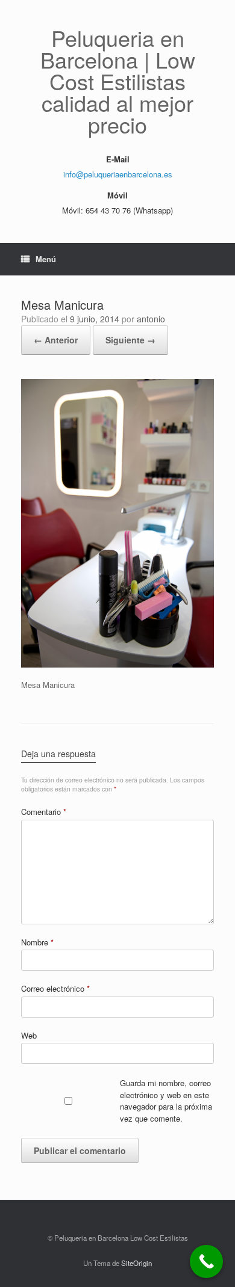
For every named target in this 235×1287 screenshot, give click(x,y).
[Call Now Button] (206, 1261)
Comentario (43, 811)
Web (29, 1035)
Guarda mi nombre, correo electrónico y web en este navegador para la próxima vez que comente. (166, 1100)
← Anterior (56, 340)
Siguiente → (130, 340)
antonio (151, 319)
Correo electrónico (55, 988)
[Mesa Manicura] (117, 664)
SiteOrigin (136, 1263)
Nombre (37, 942)
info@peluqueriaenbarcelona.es (117, 174)
